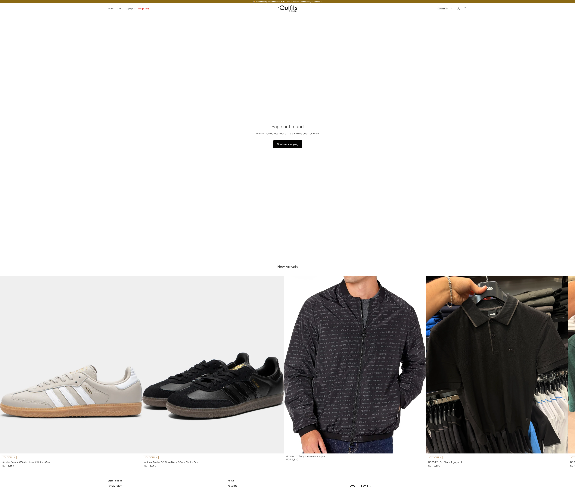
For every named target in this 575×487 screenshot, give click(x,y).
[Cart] (465, 8)
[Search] (452, 8)
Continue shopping (287, 144)
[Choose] (137, 449)
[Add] (421, 449)
